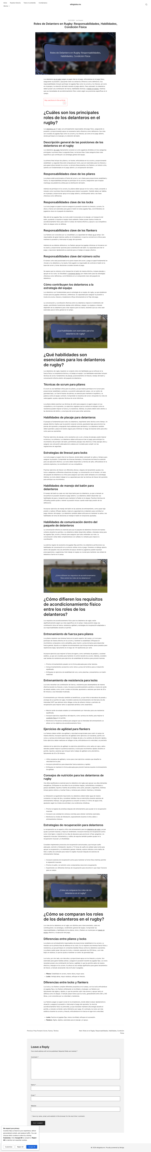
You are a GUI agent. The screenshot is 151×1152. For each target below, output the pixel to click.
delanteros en (50, 129)
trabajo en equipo (93, 89)
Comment (35, 1057)
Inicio (5, 3)
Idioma (5, 6)
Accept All (31, 1147)
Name (33, 1085)
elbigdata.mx (75, 4)
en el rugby (57, 79)
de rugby (57, 150)
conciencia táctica (74, 273)
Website (33, 1106)
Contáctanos (43, 3)
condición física (51, 718)
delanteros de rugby (93, 829)
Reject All (20, 1147)
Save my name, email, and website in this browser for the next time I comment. (59, 1116)
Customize (8, 1147)
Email (33, 1095)
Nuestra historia (15, 3)
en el (94, 235)
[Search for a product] (146, 4)
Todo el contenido (30, 3)
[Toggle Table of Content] (64, 103)
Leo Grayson (79, 20)
